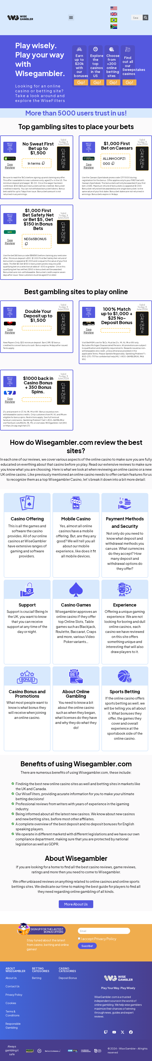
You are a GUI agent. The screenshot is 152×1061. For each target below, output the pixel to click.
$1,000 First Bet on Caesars (117, 145)
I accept (98, 939)
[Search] (145, 17)
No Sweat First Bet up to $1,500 (38, 148)
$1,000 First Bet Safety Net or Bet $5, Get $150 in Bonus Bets (38, 219)
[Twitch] (106, 1032)
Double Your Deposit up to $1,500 (38, 315)
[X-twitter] (122, 1032)
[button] (71, 18)
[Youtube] (114, 1032)
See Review (10, 165)
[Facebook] (131, 1032)
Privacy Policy (105, 939)
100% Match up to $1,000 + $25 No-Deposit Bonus (117, 315)
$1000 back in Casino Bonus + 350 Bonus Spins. (38, 384)
